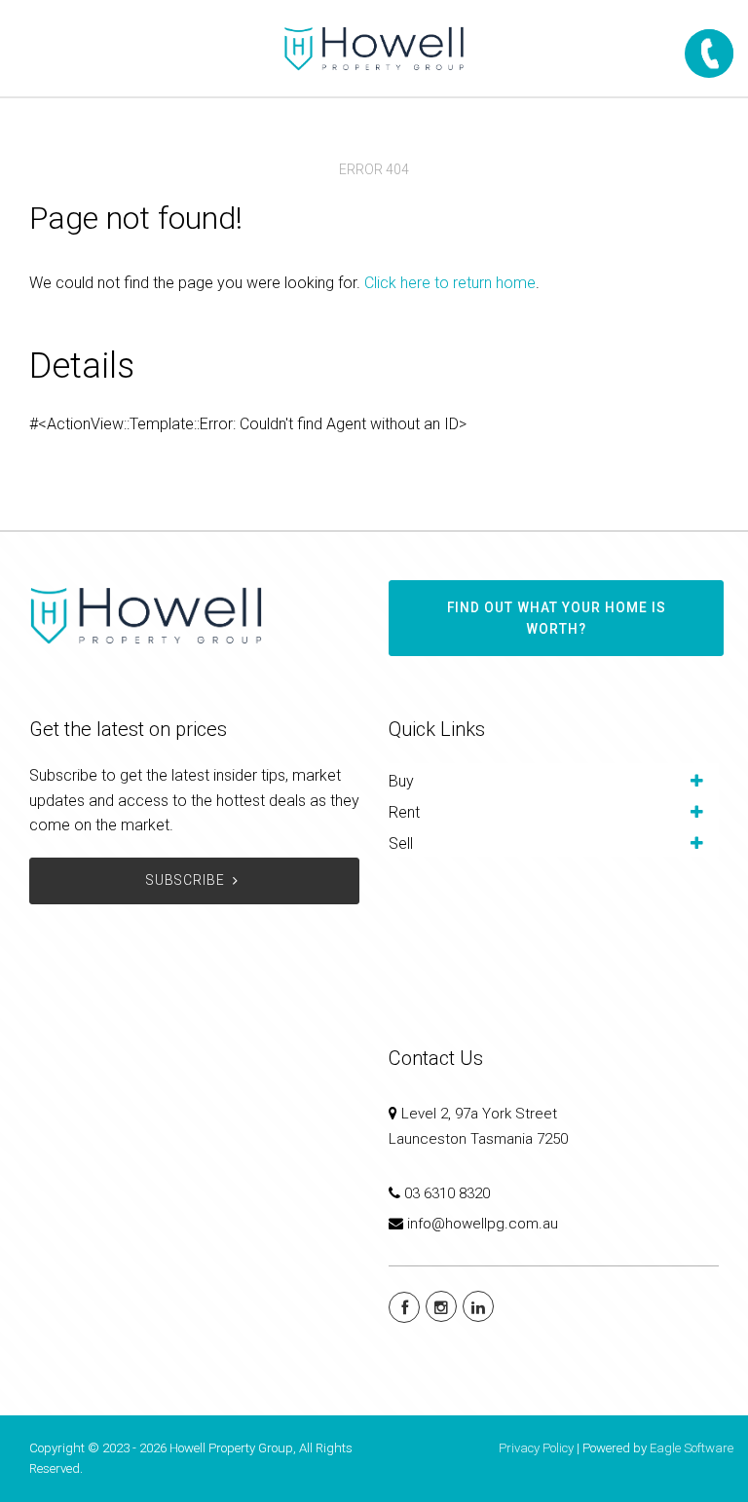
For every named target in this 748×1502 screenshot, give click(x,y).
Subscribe (185, 880)
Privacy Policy (536, 1448)
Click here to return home (450, 283)
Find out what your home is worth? (556, 618)
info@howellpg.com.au (482, 1223)
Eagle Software (691, 1448)
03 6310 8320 (447, 1193)
